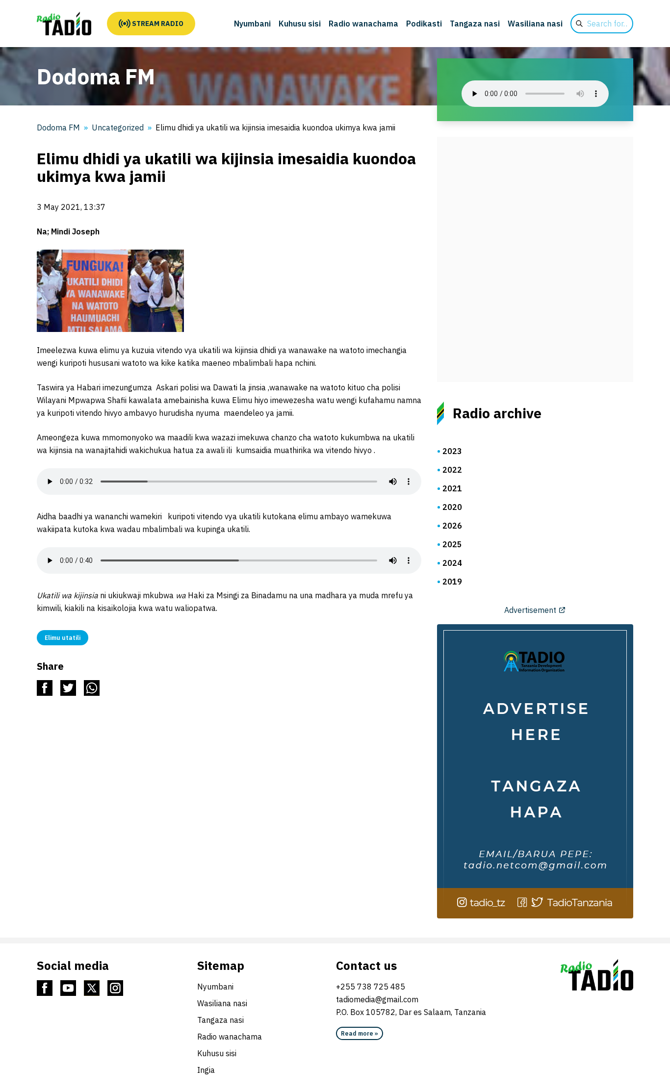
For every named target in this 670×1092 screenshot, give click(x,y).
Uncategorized (118, 127)
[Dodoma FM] (64, 23)
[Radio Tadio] (597, 974)
